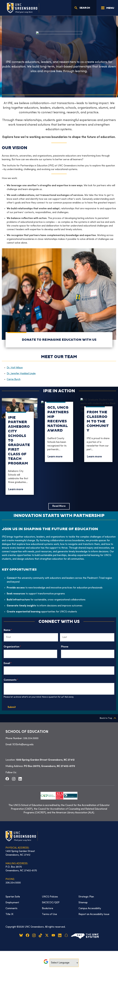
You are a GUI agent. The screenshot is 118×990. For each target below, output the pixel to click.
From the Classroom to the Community (98, 421)
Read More (59, 506)
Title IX (9, 914)
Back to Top (106, 718)
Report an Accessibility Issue (94, 914)
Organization (18, 647)
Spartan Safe (13, 897)
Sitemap (83, 902)
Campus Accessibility (90, 908)
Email (13, 663)
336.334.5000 (30, 738)
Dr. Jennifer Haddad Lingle (21, 373)
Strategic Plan (86, 897)
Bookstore (47, 908)
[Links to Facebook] (7, 779)
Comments (16, 680)
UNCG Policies (50, 897)
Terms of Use (49, 914)
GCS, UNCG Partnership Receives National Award (58, 419)
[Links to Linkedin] (20, 779)
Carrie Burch (13, 379)
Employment (12, 902)
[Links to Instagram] (13, 779)
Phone (64, 647)
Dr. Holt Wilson (15, 368)
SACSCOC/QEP (50, 902)
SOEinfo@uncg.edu (22, 744)
